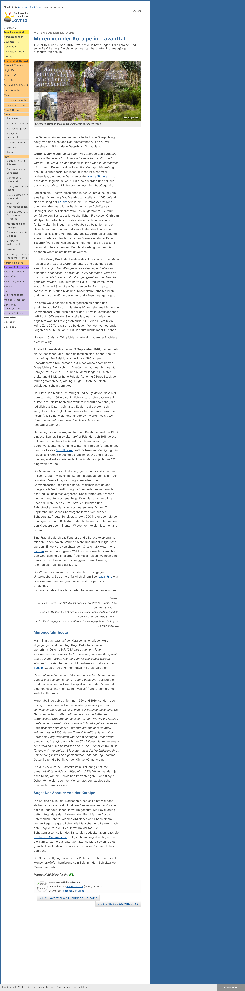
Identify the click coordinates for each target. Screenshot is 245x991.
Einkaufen (10, 276)
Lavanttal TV (11, 41)
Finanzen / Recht (14, 281)
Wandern (12, 249)
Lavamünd (105, 576)
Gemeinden (10, 46)
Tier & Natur (11, 110)
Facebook (67, 890)
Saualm (39, 667)
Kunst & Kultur (12, 90)
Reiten (10, 152)
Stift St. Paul (64, 450)
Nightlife (9, 70)
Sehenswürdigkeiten (16, 100)
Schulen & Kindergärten (12, 306)
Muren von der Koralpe (16, 225)
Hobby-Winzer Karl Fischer (18, 188)
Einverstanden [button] (231, 987)
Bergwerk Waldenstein (14, 242)
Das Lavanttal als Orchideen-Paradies (17, 215)
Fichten (39, 551)
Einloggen (10, 326)
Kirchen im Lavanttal (16, 105)
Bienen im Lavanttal (12, 135)
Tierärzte (12, 118)
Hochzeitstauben (17, 142)
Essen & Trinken (13, 65)
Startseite (10, 28)
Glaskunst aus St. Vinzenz (17, 234)
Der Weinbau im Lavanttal (16, 171)
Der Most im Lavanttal (14, 179)
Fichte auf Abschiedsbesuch (17, 205)
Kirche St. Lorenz (99, 176)
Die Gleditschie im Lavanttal (18, 196)
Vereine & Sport (13, 262)
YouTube (79, 890)
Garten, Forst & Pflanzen (16, 162)
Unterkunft (10, 75)
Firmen (8, 286)
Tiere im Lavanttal (18, 123)
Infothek (9, 56)
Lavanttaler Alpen (14, 51)
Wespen (11, 147)
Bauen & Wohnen (14, 271)
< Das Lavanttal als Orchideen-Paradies (68, 898)
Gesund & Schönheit (16, 85)
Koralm (62, 202)
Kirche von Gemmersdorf (50, 837)
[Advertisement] (87, 21)
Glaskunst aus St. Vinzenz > (118, 903)
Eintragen (9, 321)
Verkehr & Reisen (14, 313)
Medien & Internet (14, 299)
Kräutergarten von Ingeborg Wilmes (18, 256)
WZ (71, 874)
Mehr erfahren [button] (81, 987)
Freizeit (8, 80)
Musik (7, 95)
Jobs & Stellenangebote (14, 293)
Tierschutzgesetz (17, 128)
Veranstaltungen (13, 36)
